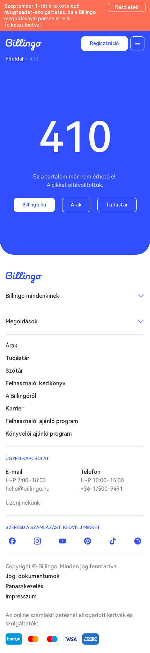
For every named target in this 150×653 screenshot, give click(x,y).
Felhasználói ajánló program (42, 421)
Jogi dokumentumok (33, 576)
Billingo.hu (34, 205)
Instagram (37, 541)
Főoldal (14, 59)
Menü (137, 43)
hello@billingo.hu (28, 488)
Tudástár (117, 205)
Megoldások (22, 321)
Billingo (24, 45)
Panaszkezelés (24, 586)
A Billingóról (21, 396)
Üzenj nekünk (23, 502)
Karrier (14, 408)
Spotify (138, 541)
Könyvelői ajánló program (39, 433)
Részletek (126, 7)
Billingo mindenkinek (32, 296)
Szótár (14, 370)
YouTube (62, 541)
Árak (76, 205)
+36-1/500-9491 (102, 488)
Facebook (12, 541)
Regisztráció (104, 43)
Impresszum (21, 596)
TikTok (112, 541)
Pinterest (87, 541)
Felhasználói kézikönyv (36, 383)
